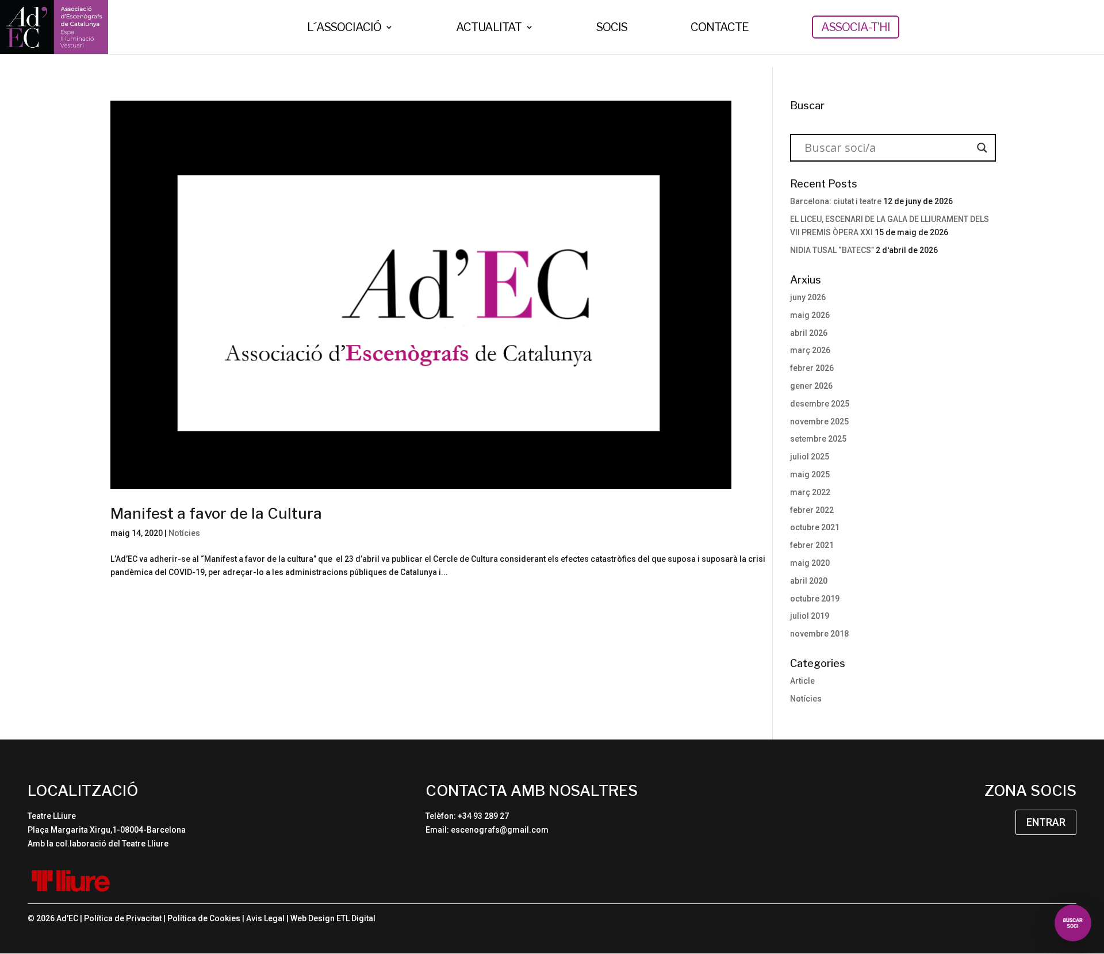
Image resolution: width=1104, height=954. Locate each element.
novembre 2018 (819, 633)
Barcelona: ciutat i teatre (835, 201)
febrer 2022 (812, 510)
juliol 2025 (809, 456)
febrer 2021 (812, 545)
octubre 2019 (814, 598)
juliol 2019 (809, 615)
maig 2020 (810, 563)
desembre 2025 (819, 403)
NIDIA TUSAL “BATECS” (832, 250)
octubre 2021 (814, 527)
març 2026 (810, 350)
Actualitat (489, 28)
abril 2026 (808, 333)
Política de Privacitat (123, 918)
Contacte (720, 28)
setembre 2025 (818, 438)
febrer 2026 (812, 368)
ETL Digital (355, 918)
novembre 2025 (819, 421)
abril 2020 (808, 580)
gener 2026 (811, 385)
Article (802, 680)
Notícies (184, 533)
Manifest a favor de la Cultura (216, 513)
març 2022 (810, 492)
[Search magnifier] (982, 148)
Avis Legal (265, 918)
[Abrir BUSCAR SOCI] (1073, 923)
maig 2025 (810, 474)
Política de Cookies (203, 918)
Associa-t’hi (855, 27)
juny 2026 (808, 297)
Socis (611, 28)
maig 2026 (810, 315)
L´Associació (344, 28)
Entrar (1045, 822)
